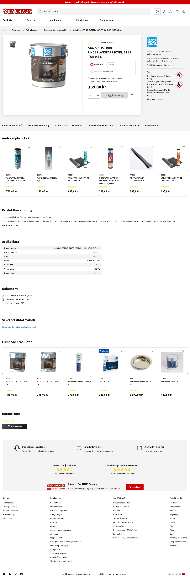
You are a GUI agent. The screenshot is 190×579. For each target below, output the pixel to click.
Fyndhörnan (174, 503)
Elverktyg (174, 522)
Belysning (174, 514)
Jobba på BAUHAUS (121, 518)
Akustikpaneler (176, 506)
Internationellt (119, 534)
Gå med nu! (135, 487)
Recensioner (152, 125)
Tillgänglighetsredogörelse (61, 561)
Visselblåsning (56, 506)
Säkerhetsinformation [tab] (18, 320)
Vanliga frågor (56, 514)
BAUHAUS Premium (10, 510)
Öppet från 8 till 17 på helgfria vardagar (38, 451)
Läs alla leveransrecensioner (122, 473)
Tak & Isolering (32, 30)
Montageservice (9, 503)
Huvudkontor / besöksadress (125, 538)
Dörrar (172, 518)
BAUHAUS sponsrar (121, 506)
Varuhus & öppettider (59, 510)
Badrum (173, 510)
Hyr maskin (7, 518)
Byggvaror (16, 30)
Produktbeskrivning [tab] (17, 210)
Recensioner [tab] (11, 414)
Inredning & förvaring (178, 538)
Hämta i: (98, 71)
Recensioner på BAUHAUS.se (125, 530)
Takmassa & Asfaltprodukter (56, 30)
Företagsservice (10, 506)
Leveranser (55, 526)
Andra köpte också (12, 125)
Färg (171, 526)
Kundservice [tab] (55, 498)
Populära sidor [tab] (176, 498)
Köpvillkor (54, 522)
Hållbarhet (117, 514)
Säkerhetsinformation (101, 125)
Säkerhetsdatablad (58, 553)
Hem (5, 30)
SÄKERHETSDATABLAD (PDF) (17, 299)
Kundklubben (56, 20)
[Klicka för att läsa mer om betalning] (177, 574)
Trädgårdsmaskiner (178, 541)
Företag (31, 20)
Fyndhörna (82, 20)
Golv (171, 534)
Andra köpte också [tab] (15, 138)
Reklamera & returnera (154, 451)
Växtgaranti (55, 549)
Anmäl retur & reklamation (61, 530)
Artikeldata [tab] (10, 241)
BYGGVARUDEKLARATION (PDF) (18, 295)
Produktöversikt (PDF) (15, 303)
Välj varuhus (108, 71)
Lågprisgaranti (56, 538)
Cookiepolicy (118, 526)
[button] (14, 426)
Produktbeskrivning (38, 125)
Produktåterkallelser (59, 557)
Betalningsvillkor (57, 518)
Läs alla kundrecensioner (65, 473)
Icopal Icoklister (157, 99)
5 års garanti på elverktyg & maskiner (65, 541)
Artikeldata (60, 125)
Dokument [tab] (10, 289)
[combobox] (93, 11)
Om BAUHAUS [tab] (119, 498)
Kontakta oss (55, 503)
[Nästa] (187, 170)
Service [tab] (6, 498)
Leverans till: (100, 64)
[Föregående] (3, 170)
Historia (116, 510)
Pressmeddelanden (121, 503)
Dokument (77, 125)
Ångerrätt (54, 534)
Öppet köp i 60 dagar (59, 545)
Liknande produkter (129, 125)
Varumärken (106, 20)
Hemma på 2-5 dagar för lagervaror (98, 451)
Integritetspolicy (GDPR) (123, 522)
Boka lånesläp (8, 514)
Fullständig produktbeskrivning (158, 65)
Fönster (173, 530)
